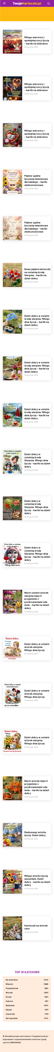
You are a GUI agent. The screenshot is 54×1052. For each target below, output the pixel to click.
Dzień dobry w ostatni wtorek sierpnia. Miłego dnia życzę (36, 647)
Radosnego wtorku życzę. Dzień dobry (35, 834)
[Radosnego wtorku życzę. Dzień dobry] (12, 835)
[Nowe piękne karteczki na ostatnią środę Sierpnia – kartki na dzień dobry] (12, 275)
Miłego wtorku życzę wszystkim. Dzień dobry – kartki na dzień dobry (37, 880)
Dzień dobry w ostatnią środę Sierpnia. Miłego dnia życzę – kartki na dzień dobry (37, 460)
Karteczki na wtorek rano (36, 927)
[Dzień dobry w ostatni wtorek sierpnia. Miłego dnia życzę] (12, 648)
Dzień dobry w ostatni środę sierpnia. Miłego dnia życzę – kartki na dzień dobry (37, 320)
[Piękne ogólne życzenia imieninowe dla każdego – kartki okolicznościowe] (12, 182)
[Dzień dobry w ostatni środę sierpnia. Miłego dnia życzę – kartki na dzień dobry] (12, 322)
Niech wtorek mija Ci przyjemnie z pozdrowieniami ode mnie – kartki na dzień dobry (36, 787)
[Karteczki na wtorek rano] (12, 928)
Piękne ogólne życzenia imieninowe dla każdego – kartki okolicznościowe (36, 180)
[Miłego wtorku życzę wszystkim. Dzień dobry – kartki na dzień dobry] (12, 882)
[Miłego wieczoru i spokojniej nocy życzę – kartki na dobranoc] (12, 42)
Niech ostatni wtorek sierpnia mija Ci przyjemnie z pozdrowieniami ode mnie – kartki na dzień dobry (36, 600)
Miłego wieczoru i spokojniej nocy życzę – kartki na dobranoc (36, 40)
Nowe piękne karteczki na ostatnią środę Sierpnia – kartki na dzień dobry (37, 273)
